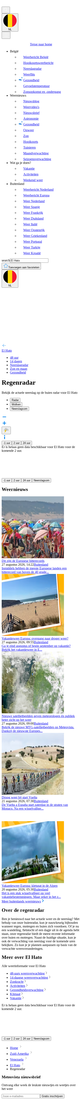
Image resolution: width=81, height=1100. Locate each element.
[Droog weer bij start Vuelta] (33, 793)
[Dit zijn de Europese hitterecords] (33, 557)
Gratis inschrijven (52, 1096)
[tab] (44, 400)
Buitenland (41, 564)
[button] (40, 437)
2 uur (17, 443)
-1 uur (6, 443)
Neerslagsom (41, 480)
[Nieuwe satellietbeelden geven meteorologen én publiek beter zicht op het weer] (33, 712)
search (6, 260)
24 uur (26, 443)
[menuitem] (44, 72)
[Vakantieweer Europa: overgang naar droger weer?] (33, 634)
